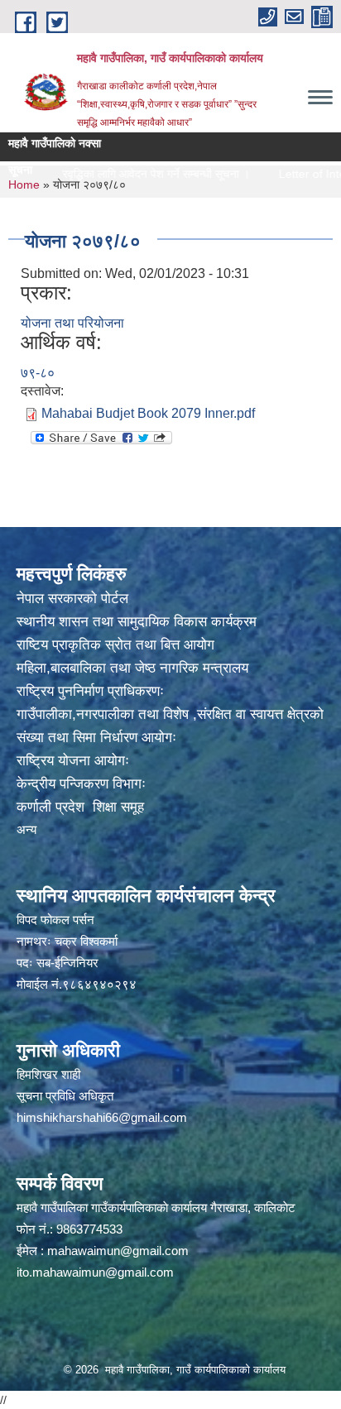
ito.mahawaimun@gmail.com (95, 1272)
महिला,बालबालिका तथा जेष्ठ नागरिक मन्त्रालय (132, 668)
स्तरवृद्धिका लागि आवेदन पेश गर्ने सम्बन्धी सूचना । (130, 173)
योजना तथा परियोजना (72, 323)
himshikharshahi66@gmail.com (102, 1117)
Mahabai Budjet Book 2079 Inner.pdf (148, 413)
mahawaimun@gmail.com (118, 1251)
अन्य (26, 829)
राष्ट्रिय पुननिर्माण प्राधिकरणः (90, 691)
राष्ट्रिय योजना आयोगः (73, 761)
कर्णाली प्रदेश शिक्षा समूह (80, 807)
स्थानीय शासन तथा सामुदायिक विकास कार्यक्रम (137, 622)
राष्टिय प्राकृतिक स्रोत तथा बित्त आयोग (115, 645)
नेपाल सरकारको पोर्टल (72, 598)
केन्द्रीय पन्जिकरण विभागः (81, 784)
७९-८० (38, 373)
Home (24, 184)
